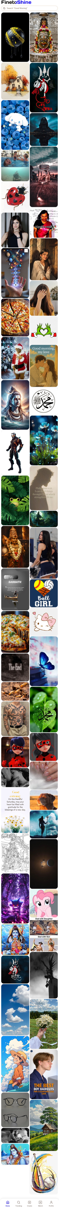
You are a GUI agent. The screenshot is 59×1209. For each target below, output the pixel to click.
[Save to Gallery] (26, 21)
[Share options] (26, 16)
